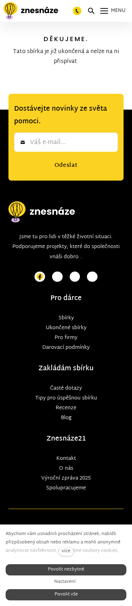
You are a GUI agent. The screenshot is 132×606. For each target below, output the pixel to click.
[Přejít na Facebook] (39, 277)
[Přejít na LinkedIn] (92, 277)
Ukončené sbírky (66, 328)
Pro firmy (66, 338)
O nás (66, 468)
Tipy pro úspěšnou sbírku (66, 398)
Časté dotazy (66, 388)
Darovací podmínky (66, 347)
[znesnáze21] (31, 11)
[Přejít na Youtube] (75, 277)
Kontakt (66, 458)
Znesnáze (62, 439)
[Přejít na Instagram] (57, 277)
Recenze (66, 408)
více (66, 551)
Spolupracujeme (66, 488)
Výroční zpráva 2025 (66, 478)
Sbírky (66, 318)
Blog (66, 418)
